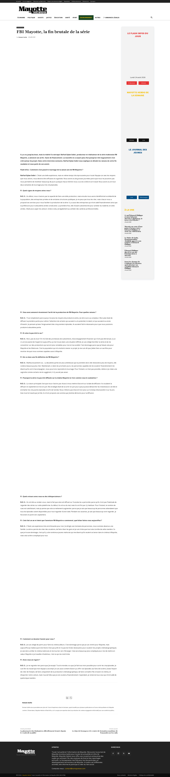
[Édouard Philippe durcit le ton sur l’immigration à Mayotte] (147, 253)
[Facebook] (107, 42)
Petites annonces (76, 1)
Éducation (58, 17)
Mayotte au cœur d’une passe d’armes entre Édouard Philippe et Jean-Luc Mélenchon (133, 229)
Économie (21, 17)
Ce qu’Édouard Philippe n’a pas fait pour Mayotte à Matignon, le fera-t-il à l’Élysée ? (134, 218)
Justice (49, 17)
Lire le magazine (27, 1)
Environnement (86, 17)
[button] (151, 18)
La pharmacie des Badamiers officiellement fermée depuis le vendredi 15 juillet (43, 732)
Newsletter (67, 1)
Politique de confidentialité (146, 775)
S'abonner (131, 83)
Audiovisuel (20, 27)
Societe (40, 17)
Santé (67, 17)
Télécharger (144, 197)
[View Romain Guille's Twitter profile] (71, 698)
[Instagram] (118, 753)
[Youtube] (129, 753)
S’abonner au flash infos (39, 1)
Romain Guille (27, 703)
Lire (143, 140)
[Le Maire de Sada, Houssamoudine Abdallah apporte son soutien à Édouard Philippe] (147, 240)
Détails (143, 83)
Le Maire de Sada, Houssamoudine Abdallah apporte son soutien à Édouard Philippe (133, 241)
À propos (93, 1)
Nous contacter (121, 775)
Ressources (86, 1)
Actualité (18, 1)
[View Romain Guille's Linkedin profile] (67, 698)
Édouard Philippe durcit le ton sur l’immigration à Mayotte (131, 253)
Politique (31, 17)
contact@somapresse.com (75, 768)
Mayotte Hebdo (26, 775)
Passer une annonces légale (55, 1)
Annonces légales (112, 17)
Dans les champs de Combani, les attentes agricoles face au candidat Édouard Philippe (133, 265)
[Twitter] (112, 42)
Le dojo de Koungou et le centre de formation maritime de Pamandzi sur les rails (95, 732)
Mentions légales (132, 775)
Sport (75, 17)
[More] (116, 42)
